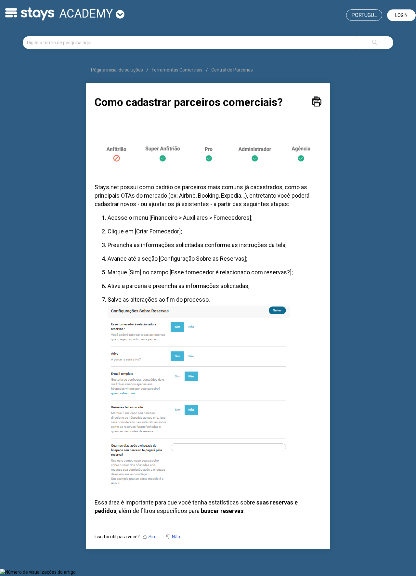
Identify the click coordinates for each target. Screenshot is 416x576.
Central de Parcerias (232, 69)
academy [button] (87, 13)
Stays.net (107, 187)
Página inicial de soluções (117, 69)
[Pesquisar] (374, 42)
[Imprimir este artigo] (316, 99)
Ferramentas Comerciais (177, 69)
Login (401, 15)
